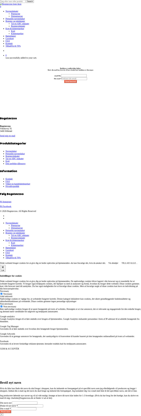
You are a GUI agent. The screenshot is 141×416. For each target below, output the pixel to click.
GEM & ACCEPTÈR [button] (9, 349)
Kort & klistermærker (15, 240)
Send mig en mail (7, 136)
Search (30, 1)
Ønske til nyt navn (9, 406)
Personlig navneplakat (15, 153)
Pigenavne (15, 225)
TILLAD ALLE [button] (129, 263)
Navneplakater (12, 223)
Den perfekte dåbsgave (15, 163)
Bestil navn (5, 412)
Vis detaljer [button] (113, 263)
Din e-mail (5, 408)
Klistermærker (17, 245)
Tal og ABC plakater (15, 158)
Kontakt (9, 179)
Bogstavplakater (13, 156)
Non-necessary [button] (6, 304)
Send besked (70, 81)
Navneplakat (11, 151)
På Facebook (5, 206)
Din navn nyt (5, 403)
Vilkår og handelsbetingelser (18, 184)
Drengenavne (17, 228)
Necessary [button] (4, 291)
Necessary (7, 294)
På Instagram (5, 202)
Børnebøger (11, 248)
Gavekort (10, 250)
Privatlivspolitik (12, 186)
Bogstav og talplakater (15, 233)
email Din (57, 76)
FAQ (8, 181)
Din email (58, 78)
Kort (8, 161)
